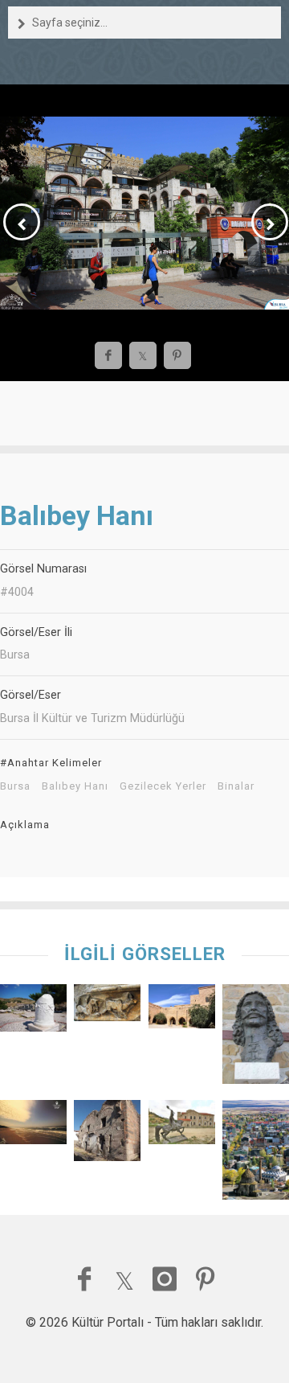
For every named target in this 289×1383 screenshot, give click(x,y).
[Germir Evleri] (107, 1134)
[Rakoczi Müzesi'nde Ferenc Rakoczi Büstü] (255, 1038)
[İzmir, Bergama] (33, 1012)
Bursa (15, 786)
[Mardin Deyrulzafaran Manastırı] (182, 1010)
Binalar (236, 786)
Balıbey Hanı (75, 786)
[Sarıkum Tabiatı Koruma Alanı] (33, 1126)
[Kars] (255, 1154)
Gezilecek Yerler (163, 786)
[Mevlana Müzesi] (107, 1006)
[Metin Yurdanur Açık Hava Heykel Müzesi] (182, 1126)
